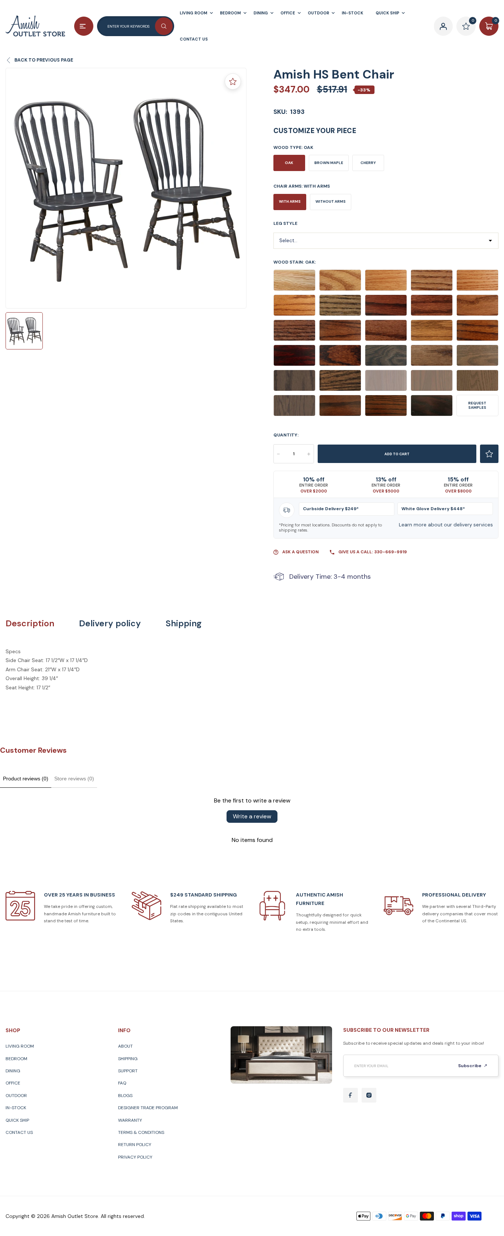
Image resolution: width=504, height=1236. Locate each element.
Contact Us (19, 1132)
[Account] (443, 26)
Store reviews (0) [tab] (74, 778)
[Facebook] (350, 1095)
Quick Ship (17, 1120)
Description (30, 623)
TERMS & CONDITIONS (141, 1132)
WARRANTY (130, 1120)
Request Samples (477, 405)
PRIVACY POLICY (135, 1157)
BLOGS (125, 1096)
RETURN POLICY (134, 1145)
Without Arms (330, 201)
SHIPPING (128, 1059)
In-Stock (16, 1108)
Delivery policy (110, 623)
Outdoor (16, 1096)
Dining (13, 1071)
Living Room (20, 1046)
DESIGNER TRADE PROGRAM (148, 1108)
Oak (289, 162)
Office (13, 1083)
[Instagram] (369, 1095)
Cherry (368, 162)
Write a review (252, 816)
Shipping (183, 623)
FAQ (122, 1083)
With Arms (290, 201)
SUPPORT (128, 1071)
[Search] (164, 26)
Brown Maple (328, 162)
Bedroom (16, 1059)
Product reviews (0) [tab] (25, 778)
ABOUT (125, 1046)
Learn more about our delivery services (446, 525)
